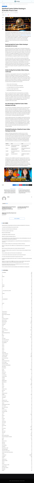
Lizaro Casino (4, 405)
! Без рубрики (4, 272)
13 (2, 280)
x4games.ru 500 (4, 466)
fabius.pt (3, 370)
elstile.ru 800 (4, 366)
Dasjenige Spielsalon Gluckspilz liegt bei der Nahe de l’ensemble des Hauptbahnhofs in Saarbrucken (9, 207)
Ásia (2, 327)
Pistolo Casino (4, 425)
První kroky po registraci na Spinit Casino (7, 230)
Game (3, 383)
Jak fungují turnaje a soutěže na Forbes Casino (8, 234)
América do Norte (4, 321)
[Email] (3, 29)
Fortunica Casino (4, 376)
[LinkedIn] (3, 24)
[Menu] (2, 1)
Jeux (2, 398)
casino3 (3, 346)
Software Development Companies (7, 436)
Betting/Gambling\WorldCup (6, 332)
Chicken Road (4, 352)
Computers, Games (4, 355)
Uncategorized (4, 6)
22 (2, 296)
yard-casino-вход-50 (5, 467)
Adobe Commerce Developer (6, 314)
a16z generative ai (4, 311)
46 (2, 304)
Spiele (3, 439)
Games (3, 384)
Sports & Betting (4, 445)
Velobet (3, 457)
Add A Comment (17, 218)
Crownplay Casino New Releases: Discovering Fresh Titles (23, 207)
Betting (3, 331)
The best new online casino (6, 450)
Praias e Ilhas (4, 428)
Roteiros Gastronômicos (5, 435)
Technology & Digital (5, 449)
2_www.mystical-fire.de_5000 (6, 290)
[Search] (31, 1)
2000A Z (3, 293)
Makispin (3, 408)
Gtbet (3, 391)
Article (3, 325)
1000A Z (3, 276)
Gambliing (3, 377)
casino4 (3, 348)
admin (5, 12)
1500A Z (3, 286)
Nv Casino (3, 418)
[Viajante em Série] (17, 1)
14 (2, 282)
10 (2, 275)
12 (2, 279)
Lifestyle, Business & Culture (6, 404)
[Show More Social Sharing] (10, 15)
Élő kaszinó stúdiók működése (6, 232)
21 (2, 294)
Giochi (3, 387)
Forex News (3, 373)
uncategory (3, 456)
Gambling (3, 379)
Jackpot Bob (3, 397)
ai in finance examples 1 (5, 318)
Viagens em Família (4, 460)
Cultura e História (4, 356)
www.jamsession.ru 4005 (5, 464)
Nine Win (3, 415)
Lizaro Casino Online (5, 407)
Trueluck (3, 453)
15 (2, 283)
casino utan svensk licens (5, 339)
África (3, 317)
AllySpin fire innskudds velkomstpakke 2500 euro (9, 236)
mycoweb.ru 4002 (4, 411)
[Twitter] (3, 22)
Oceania (3, 419)
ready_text (3, 432)
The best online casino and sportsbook (7, 452)
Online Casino (4, 421)
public (3, 429)
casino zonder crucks (5, 341)
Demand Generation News (5, 360)
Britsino (3, 335)
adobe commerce (4, 313)
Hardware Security (4, 393)
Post (2, 426)
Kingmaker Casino (4, 400)
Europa (3, 369)
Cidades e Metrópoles (5, 353)
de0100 (3, 359)
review (3, 433)
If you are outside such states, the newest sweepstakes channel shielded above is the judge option (15, 266)
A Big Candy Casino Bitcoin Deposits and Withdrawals (9, 213)
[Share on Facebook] (5, 15)
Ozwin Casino (4, 422)
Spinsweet (3, 443)
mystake (3, 412)
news (2, 414)
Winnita (3, 463)
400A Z (3, 303)
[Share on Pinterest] (8, 15)
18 (2, 287)
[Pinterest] (3, 27)
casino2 (3, 345)
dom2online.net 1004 (5, 363)
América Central (4, 320)
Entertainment (4, 367)
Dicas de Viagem (4, 362)
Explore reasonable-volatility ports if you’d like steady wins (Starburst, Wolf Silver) (13, 243)
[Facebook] (3, 20)
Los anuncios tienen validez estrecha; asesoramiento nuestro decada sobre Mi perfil (14, 254)
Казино (3, 470)
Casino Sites (3, 338)
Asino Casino (4, 328)
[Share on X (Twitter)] (7, 15)
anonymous (3, 324)
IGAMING (3, 394)
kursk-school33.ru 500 (5, 401)
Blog (2, 334)
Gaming (3, 386)
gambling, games (4, 380)
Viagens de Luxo (4, 459)
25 (2, 297)
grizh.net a (3, 390)
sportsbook (3, 446)
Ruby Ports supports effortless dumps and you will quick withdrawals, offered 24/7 (13, 248)
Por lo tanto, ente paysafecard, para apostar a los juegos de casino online (12, 256)
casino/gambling (4, 342)
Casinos (3, 349)
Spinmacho (3, 442)
